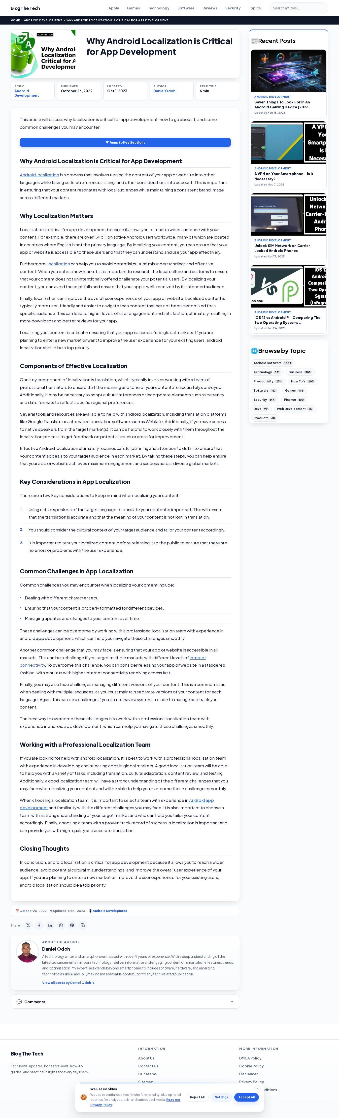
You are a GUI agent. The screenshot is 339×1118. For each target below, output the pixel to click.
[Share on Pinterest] (72, 925)
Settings (221, 1097)
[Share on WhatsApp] (61, 925)
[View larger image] (43, 54)
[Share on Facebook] (39, 925)
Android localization (39, 174)
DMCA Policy (250, 1058)
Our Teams (147, 1074)
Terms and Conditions (258, 1089)
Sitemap (145, 1082)
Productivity (268, 381)
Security (233, 8)
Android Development (43, 20)
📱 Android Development (108, 911)
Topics (255, 8)
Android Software (272, 363)
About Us (146, 1058)
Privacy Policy (251, 1082)
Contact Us (148, 1066)
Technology (159, 8)
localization (58, 263)
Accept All (246, 1097)
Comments (30, 1001)
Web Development (294, 409)
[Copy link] (82, 925)
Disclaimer (248, 1074)
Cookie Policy (251, 1066)
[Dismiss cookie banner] (257, 1088)
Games (133, 8)
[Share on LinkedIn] (50, 925)
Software (186, 8)
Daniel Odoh (164, 91)
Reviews (210, 8)
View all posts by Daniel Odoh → (68, 983)
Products (264, 418)
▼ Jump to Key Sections (125, 142)
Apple (113, 8)
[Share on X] (28, 925)
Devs (261, 409)
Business (299, 372)
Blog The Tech (25, 8)
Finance (294, 400)
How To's (302, 381)
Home (15, 20)
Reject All (197, 1097)
